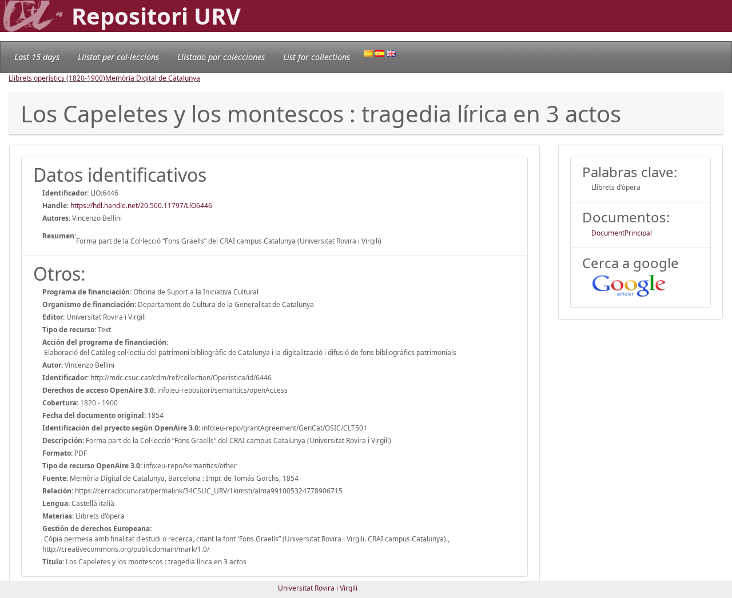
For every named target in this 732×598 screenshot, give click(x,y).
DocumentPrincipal (621, 233)
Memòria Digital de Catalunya (152, 78)
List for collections (316, 56)
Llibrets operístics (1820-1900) (57, 78)
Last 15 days (36, 56)
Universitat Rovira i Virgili (317, 588)
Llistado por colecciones (221, 56)
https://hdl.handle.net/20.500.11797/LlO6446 (141, 205)
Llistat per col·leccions (118, 56)
